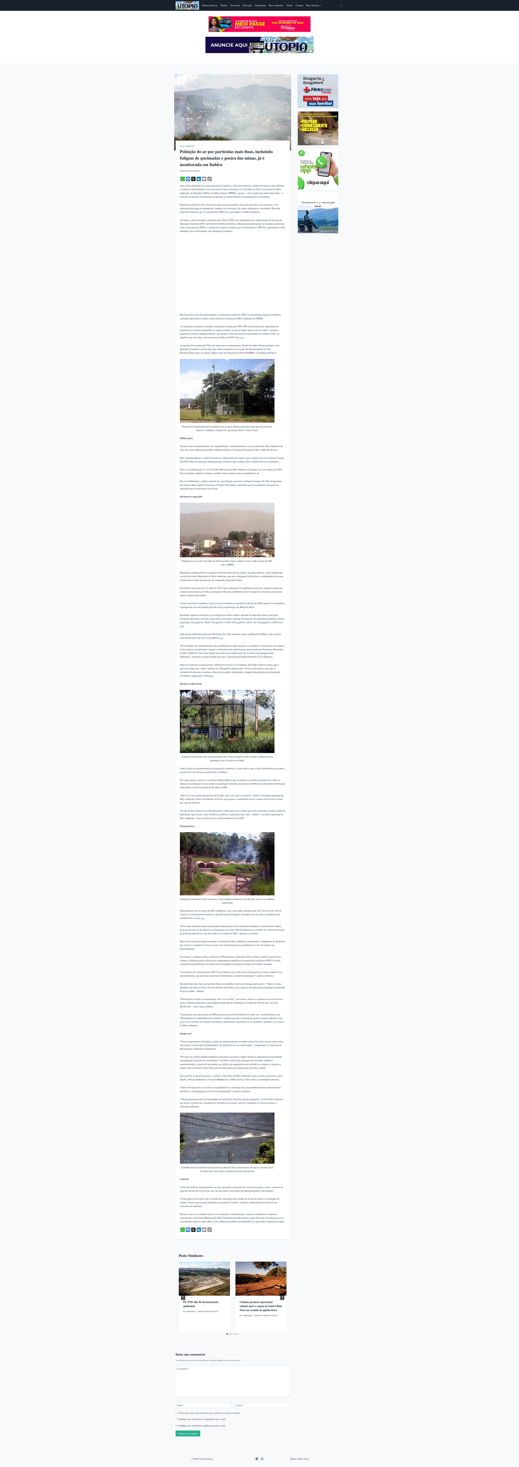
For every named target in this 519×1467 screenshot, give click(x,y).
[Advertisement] (232, 256)
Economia (235, 5)
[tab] (227, 1334)
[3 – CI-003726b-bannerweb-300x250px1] (318, 128)
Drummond (260, 5)
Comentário (183, 1368)
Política (224, 5)
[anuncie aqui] (259, 52)
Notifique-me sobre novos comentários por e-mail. (202, 1419)
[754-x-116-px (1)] (259, 31)
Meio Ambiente (276, 5)
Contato (299, 5)
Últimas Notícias (210, 5)
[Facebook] (256, 1459)
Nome (180, 1405)
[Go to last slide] (183, 1297)
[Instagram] (262, 1459)
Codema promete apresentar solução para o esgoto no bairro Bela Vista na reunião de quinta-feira (261, 1306)
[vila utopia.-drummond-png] (318, 213)
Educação (247, 5)
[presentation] (204, 1279)
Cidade (289, 5)
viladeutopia (191, 1311)
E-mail (240, 1405)
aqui (242, 337)
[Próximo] (282, 1297)
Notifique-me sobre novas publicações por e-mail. (202, 1425)
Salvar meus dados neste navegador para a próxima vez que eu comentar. (209, 1413)
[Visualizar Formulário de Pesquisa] (341, 5)
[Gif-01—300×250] (318, 91)
